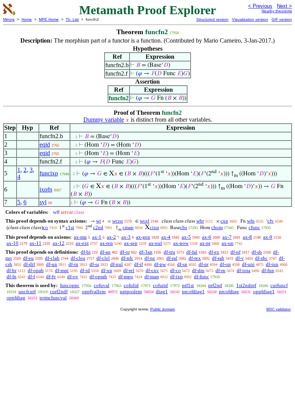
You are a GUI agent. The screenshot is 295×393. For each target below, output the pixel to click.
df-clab (52, 258)
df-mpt (62, 270)
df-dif (29, 264)
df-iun (272, 264)
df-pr (204, 264)
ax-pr (205, 243)
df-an (105, 252)
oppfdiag (16, 298)
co (45, 227)
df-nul (116, 264)
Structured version (212, 19)
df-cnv (152, 270)
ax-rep (106, 243)
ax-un (228, 243)
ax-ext (82, 243)
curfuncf (279, 285)
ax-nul (155, 243)
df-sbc (261, 258)
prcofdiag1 (193, 291)
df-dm (198, 270)
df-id (85, 270)
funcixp (49, 173)
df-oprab (98, 276)
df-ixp (176, 276)
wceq (117, 221)
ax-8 (247, 237)
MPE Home (49, 19)
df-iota (243, 270)
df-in (73, 264)
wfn (251, 221)
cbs (183, 227)
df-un (51, 264)
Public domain (162, 309)
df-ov (72, 276)
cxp (224, 221)
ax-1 (96, 237)
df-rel (128, 270)
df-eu (28, 258)
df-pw (160, 264)
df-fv (51, 276)
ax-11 (35, 243)
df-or (125, 252)
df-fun (268, 270)
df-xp (106, 270)
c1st (70, 227)
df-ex (214, 252)
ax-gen (143, 237)
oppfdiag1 (264, 291)
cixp (154, 227)
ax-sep (131, 243)
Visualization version (250, 19)
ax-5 (186, 237)
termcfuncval (53, 298)
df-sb (257, 252)
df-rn (220, 270)
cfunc (254, 227)
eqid (45, 144)
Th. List (72, 19)
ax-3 (126, 237)
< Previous (260, 6)
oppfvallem (94, 291)
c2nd (98, 227)
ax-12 (59, 243)
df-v (239, 258)
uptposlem (131, 291)
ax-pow (181, 243)
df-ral (171, 258)
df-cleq (78, 258)
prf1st (188, 285)
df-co (175, 270)
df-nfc (127, 258)
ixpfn (46, 189)
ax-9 (267, 237)
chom (217, 227)
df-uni (248, 264)
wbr (200, 221)
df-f (31, 276)
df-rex (195, 258)
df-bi (86, 252)
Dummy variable (103, 119)
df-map (151, 276)
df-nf (235, 252)
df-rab (218, 258)
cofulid (131, 285)
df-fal (191, 252)
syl (43, 202)
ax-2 (111, 237)
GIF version (282, 19)
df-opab (36, 270)
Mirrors (9, 19)
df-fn (12, 276)
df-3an (145, 252)
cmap (128, 227)
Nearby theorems (277, 11)
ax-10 (12, 243)
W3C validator (278, 309)
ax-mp (80, 237)
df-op (225, 264)
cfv (270, 221)
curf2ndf (59, 291)
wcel (144, 221)
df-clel (103, 258)
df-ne (149, 258)
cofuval (101, 285)
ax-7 (227, 237)
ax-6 (206, 237)
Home (27, 19)
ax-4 (166, 237)
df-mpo (125, 276)
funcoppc (70, 285)
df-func (201, 276)
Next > (284, 6)
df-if (138, 264)
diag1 (162, 291)
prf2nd (215, 285)
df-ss (94, 264)
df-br (12, 270)
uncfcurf (27, 291)
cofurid (160, 285)
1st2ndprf (246, 285)
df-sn (182, 264)
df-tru (169, 252)
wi (98, 221)
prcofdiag (229, 291)
